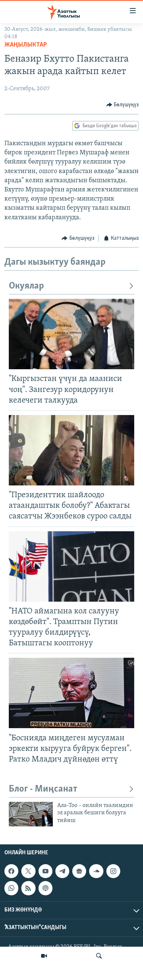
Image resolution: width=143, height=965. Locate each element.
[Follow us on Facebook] (11, 871)
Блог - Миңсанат (43, 789)
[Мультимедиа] (44, 956)
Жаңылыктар (25, 45)
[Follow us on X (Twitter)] (28, 871)
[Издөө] (99, 956)
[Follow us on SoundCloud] (96, 871)
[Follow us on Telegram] (62, 871)
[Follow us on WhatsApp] (11, 888)
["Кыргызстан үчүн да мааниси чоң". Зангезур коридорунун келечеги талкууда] (71, 334)
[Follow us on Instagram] (113, 871)
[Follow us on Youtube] (45, 871)
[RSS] (28, 888)
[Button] (122, 105)
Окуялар (26, 286)
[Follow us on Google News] (79, 871)
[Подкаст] (45, 888)
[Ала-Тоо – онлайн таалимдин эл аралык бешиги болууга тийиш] (31, 814)
